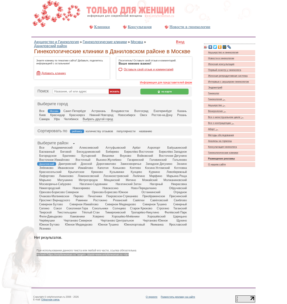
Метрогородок (88, 180)
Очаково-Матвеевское (54, 196)
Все (41, 111)
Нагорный (156, 184)
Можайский (149, 180)
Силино (44, 208)
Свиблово (180, 200)
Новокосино (110, 188)
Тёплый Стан (91, 212)
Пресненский (178, 196)
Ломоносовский (88, 176)
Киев (42, 115)
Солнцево (119, 208)
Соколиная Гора (77, 208)
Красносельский (50, 172)
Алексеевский (88, 147)
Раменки (81, 200)
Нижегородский (49, 188)
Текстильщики (66, 212)
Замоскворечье (130, 163)
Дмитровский (67, 163)
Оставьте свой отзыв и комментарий (148, 69)
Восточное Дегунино (173, 155)
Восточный (83, 159)
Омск (143, 115)
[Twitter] (215, 47)
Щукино (181, 220)
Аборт (211, 129)
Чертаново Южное (155, 220)
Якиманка (156, 224)
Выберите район (52, 143)
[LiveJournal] (229, 47)
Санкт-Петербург (74, 111)
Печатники (95, 196)
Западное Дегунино (159, 163)
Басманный (47, 151)
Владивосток (120, 111)
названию (145, 131)
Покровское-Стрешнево (122, 196)
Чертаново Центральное (117, 220)
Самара (44, 119)
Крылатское (76, 172)
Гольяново (180, 159)
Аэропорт (154, 147)
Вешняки (108, 155)
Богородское (48, 155)
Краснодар (57, 115)
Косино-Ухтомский (157, 168)
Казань (182, 111)
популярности (126, 131)
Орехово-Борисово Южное (110, 192)
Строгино (163, 208)
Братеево (69, 155)
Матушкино (65, 180)
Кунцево (136, 172)
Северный (180, 204)
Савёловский (159, 200)
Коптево (135, 168)
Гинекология (215, 99)
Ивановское (66, 168)
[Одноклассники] (219, 47)
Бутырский (88, 155)
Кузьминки (117, 172)
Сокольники (100, 208)
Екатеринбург (163, 111)
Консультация (140, 27)
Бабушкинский (177, 147)
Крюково (97, 172)
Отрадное (180, 192)
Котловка (180, 168)
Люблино (139, 176)
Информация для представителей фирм (166, 82)
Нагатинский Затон (128, 184)
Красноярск (77, 115)
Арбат (137, 147)
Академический (61, 147)
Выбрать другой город (98, 119)
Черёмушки (47, 220)
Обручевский (178, 188)
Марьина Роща (177, 176)
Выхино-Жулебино (108, 159)
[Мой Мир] (224, 47)
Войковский (145, 155)
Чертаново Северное (78, 220)
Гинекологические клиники (105, 42)
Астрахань (98, 111)
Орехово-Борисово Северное (59, 192)
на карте (166, 91)
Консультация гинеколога (222, 146)
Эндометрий (215, 87)
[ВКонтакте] (210, 47)
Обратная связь (50, 299)
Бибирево (112, 151)
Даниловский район (50, 46)
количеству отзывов (99, 131)
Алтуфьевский (116, 147)
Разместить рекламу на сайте (178, 296)
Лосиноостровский (115, 176)
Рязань (182, 115)
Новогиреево (81, 188)
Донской (86, 163)
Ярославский (178, 224)
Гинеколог (213, 93)
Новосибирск (126, 115)
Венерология (215, 111)
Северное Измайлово (84, 204)
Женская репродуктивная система (228, 75)
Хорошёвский (156, 216)
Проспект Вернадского (54, 200)
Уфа (57, 119)
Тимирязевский (115, 212)
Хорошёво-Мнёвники (125, 216)
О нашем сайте (217, 164)
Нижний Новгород (101, 115)
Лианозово (66, 176)
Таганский (180, 208)
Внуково (125, 155)
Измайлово (85, 168)
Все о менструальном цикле (224, 117)
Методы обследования (221, 135)
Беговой (65, 151)
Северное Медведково (120, 204)
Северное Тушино (155, 204)
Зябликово (46, 168)
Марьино (45, 180)
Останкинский (150, 192)
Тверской (45, 212)
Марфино (155, 176)
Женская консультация (221, 64)
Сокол (58, 208)
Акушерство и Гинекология (56, 42)
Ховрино (98, 216)
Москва (137, 42)
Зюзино (182, 163)
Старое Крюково (141, 208)
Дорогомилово (106, 163)
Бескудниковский (88, 151)
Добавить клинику (53, 73)
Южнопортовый (134, 224)
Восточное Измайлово (54, 159)
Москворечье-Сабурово (55, 184)
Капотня (103, 168)
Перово (78, 196)
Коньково (119, 168)
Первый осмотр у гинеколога (224, 70)
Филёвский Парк (176, 212)
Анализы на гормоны (220, 141)
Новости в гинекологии (190, 27)
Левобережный (177, 172)
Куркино (154, 172)
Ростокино (100, 200)
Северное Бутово (51, 204)
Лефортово (46, 176)
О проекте (151, 296)
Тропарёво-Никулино (145, 212)
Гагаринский (135, 159)
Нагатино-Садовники (93, 184)
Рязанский (120, 200)
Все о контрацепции (219, 123)
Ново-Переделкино (144, 188)
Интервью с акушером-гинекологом (228, 81)
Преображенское (153, 196)
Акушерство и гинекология (223, 52)
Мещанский (112, 180)
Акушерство (215, 105)
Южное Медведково (78, 224)
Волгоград (141, 111)
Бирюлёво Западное (173, 151)
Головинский (158, 159)
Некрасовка (179, 184)
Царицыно (180, 216)
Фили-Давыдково (50, 216)
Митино (131, 180)
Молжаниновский (175, 180)
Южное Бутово (49, 224)
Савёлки (138, 200)
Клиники (102, 27)
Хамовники (77, 216)
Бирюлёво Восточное (138, 151)
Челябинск (71, 119)
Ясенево (45, 228)
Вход (180, 42)
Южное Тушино (108, 224)
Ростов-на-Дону (162, 115)
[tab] (52, 143)
